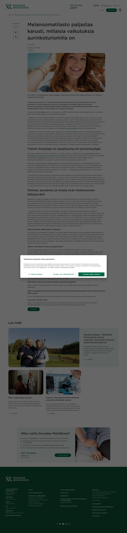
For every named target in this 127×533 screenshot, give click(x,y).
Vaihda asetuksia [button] (36, 274)
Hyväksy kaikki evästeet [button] (91, 274)
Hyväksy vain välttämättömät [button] (63, 274)
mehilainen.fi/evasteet (68, 267)
